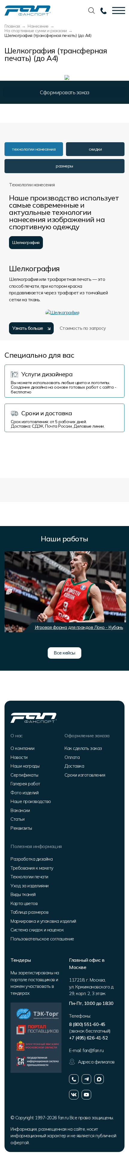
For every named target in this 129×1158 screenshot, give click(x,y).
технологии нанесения (34, 149)
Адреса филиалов (96, 1062)
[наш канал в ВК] (74, 1094)
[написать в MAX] (99, 1079)
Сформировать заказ (64, 92)
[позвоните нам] (74, 1079)
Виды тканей (23, 894)
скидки (95, 149)
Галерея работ (25, 784)
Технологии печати (29, 877)
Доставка (74, 766)
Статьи (17, 819)
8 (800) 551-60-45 (87, 1024)
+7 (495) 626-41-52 (88, 1038)
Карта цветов (24, 903)
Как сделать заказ (83, 748)
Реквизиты (21, 828)
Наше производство (30, 801)
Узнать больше (27, 328)
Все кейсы (64, 653)
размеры (64, 166)
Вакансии (20, 810)
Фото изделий (24, 793)
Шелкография (26, 242)
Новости (19, 757)
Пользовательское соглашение (42, 939)
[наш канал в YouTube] (86, 1094)
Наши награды (24, 766)
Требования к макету (31, 868)
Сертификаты (24, 775)
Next (119, 592)
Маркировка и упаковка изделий (43, 921)
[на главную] (27, 10)
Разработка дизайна (31, 859)
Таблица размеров (29, 912)
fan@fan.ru (93, 1050)
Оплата (72, 757)
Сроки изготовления (84, 775)
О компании (22, 748)
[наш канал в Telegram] (86, 1079)
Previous (9, 592)
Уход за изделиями (29, 886)
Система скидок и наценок (37, 930)
